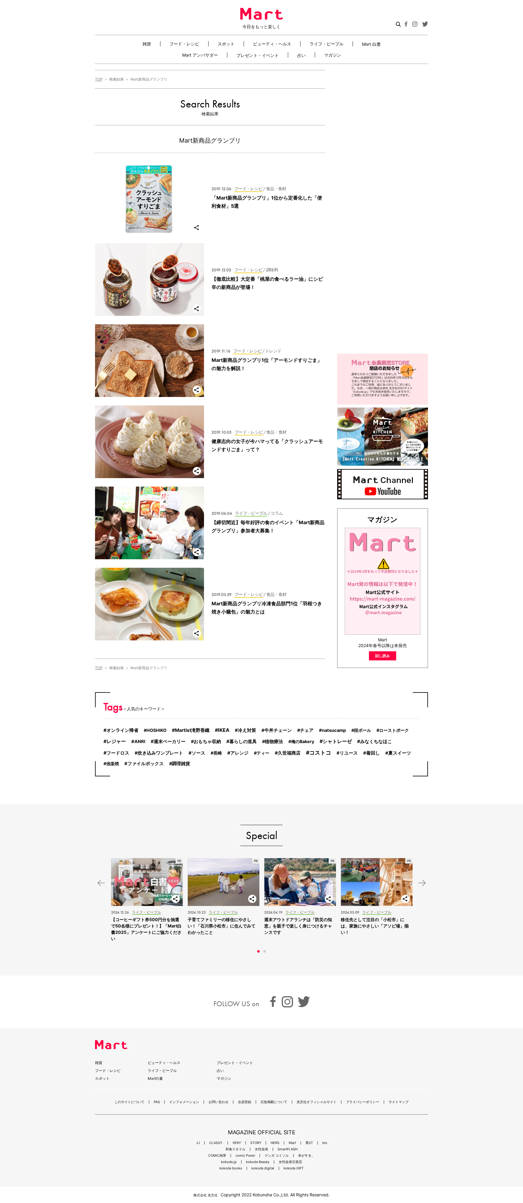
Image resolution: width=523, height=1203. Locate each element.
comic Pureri (245, 1155)
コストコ (320, 752)
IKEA (223, 730)
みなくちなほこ (376, 741)
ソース (198, 753)
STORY (255, 1143)
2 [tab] (265, 951)
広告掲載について (274, 1102)
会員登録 (244, 1102)
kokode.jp (229, 1162)
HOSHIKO (156, 730)
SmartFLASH (288, 1149)
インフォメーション (184, 1102)
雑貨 (147, 43)
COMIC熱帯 (217, 1155)
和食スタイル (235, 1149)
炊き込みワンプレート (160, 753)
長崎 (217, 752)
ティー (263, 752)
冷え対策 (247, 730)
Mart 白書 (371, 43)
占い (301, 55)
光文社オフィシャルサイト (317, 1102)
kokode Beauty (257, 1162)
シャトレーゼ (337, 741)
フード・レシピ (184, 43)
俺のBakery (302, 741)
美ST (309, 1143)
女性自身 (261, 1149)
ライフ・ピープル (327, 43)
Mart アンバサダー (200, 55)
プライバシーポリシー (362, 1102)
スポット (226, 43)
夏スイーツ (399, 753)
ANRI (139, 741)
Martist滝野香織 (192, 730)
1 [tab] (258, 951)
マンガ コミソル (277, 1155)
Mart (292, 1143)
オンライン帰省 (122, 730)
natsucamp (334, 730)
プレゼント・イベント (257, 55)
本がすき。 (306, 1155)
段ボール (362, 730)
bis (324, 1143)
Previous (101, 883)
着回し (373, 753)
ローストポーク (394, 730)
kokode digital (263, 1168)
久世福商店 (289, 753)
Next (422, 883)
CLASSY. (216, 1143)
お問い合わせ (219, 1102)
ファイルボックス (145, 763)
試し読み (382, 655)
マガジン (332, 55)
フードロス (118, 753)
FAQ (157, 1102)
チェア (307, 730)
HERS (275, 1143)
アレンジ (239, 753)
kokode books (230, 1168)
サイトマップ (399, 1102)
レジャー (116, 741)
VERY (236, 1143)
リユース (349, 753)
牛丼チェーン (278, 730)
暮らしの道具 (243, 741)
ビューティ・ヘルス (272, 43)
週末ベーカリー (170, 741)
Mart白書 (155, 1078)
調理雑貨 (181, 763)
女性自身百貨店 (290, 1162)
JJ (198, 1143)
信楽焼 (112, 763)
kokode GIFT (294, 1168)
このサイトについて (129, 1102)
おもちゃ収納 (207, 741)
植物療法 (274, 741)
